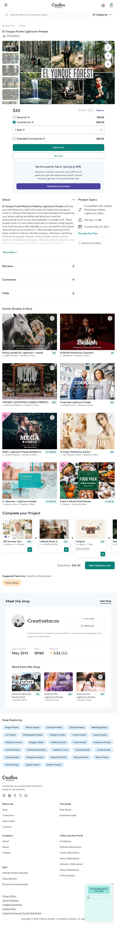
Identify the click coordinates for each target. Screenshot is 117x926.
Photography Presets (33, 735)
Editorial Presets (54, 727)
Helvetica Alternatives (71, 864)
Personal (22, 117)
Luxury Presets (100, 735)
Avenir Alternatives (69, 858)
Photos (21, 544)
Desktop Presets (58, 742)
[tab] (10, 46)
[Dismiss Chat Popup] (112, 884)
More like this (82, 548)
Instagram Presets (35, 757)
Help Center (8, 821)
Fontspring (65, 841)
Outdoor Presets (57, 735)
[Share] (108, 47)
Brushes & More (8, 26)
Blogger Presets (36, 742)
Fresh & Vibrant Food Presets (75, 501)
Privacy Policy (9, 896)
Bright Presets (11, 727)
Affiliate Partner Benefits (15, 872)
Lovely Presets (103, 750)
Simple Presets (32, 764)
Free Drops (65, 809)
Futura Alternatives (70, 852)
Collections (8, 815)
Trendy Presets (79, 735)
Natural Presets (81, 757)
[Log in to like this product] (52, 318)
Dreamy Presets (82, 750)
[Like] (108, 55)
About (5, 841)
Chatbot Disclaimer (12, 904)
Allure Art (10, 544)
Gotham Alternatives (70, 847)
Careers (6, 852)
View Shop (105, 601)
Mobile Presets (32, 727)
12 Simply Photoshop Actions (75, 451)
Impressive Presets (102, 742)
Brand (5, 847)
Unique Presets (12, 757)
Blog (4, 809)
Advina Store (11, 504)
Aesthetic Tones (60, 750)
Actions (23, 26)
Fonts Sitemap (67, 875)
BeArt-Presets (11, 355)
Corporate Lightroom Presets (75, 402)
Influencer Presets (13, 742)
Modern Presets (54, 764)
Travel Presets (79, 742)
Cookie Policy (9, 909)
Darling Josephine (13, 405)
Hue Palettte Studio (72, 454)
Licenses (6, 826)
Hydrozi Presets (12, 454)
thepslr (66, 504)
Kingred (80, 541)
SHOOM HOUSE (50, 544)
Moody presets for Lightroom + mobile (22, 352)
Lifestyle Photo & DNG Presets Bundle (59, 541)
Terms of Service (10, 900)
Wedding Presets (99, 727)
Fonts (90, 544)
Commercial (24, 122)
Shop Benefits (9, 878)
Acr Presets (10, 735)
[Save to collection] (108, 64)
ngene (82, 544)
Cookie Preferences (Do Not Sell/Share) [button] (21, 913)
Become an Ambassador (15, 884)
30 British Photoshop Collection (77, 352)
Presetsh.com (69, 405)
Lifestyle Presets (76, 727)
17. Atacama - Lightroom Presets (19, 501)
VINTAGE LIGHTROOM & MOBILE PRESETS (25, 402)
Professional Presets (36, 750)
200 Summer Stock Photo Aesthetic (21, 541)
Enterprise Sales (68, 815)
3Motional (67, 355)
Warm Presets (102, 757)
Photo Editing (11, 764)
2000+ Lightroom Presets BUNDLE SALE (23, 451)
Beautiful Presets (58, 757)
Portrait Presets (12, 750)
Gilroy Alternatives (69, 869)
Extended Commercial (29, 138)
